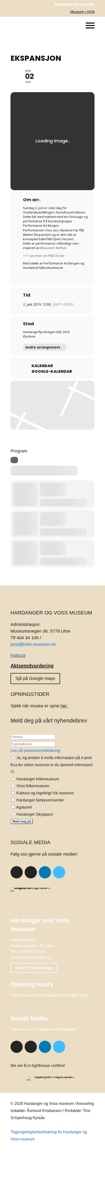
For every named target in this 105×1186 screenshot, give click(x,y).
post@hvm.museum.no (33, 644)
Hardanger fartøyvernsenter (39, 800)
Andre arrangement (42, 347)
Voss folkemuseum (32, 786)
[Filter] (14, 460)
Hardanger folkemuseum (37, 779)
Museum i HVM (82, 11)
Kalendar (42, 366)
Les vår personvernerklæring (35, 751)
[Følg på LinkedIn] (45, 872)
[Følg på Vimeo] (59, 872)
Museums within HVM (74, 4)
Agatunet (23, 807)
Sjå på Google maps (35, 678)
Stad (28, 324)
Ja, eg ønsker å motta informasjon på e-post (53, 758)
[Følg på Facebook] (16, 872)
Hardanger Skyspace (34, 814)
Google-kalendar (52, 371)
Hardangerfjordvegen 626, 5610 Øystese (46, 334)
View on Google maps (34, 968)
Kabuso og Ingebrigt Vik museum (44, 793)
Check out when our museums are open (49, 995)
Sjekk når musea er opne (39, 705)
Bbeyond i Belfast (53, 248)
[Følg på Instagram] (31, 872)
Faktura (17, 655)
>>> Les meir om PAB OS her (44, 255)
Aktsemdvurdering (31, 665)
